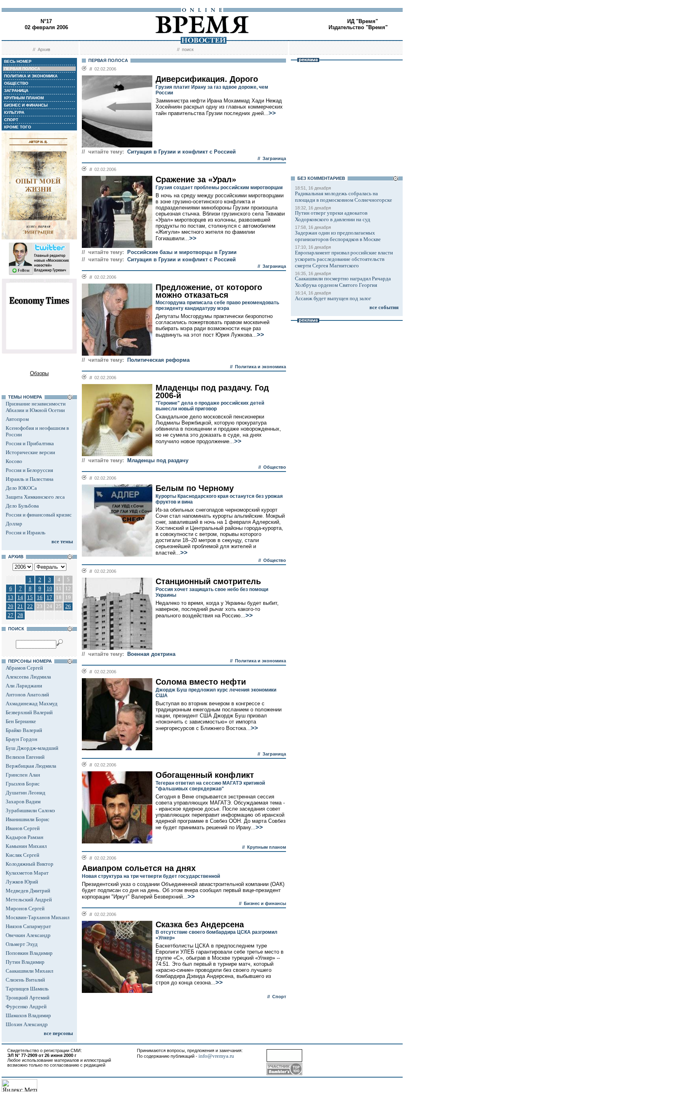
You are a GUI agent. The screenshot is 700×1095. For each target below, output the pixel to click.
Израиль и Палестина (29, 479)
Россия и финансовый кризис (39, 515)
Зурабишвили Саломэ (30, 810)
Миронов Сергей (25, 908)
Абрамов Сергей (24, 668)
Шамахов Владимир (28, 1015)
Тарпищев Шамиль (27, 989)
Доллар (14, 524)
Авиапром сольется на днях (139, 868)
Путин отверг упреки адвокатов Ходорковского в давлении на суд (332, 216)
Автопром (17, 419)
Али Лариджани (24, 686)
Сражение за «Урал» (196, 179)
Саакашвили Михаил (29, 971)
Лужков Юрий (22, 882)
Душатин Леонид (25, 793)
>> (272, 113)
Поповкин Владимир (29, 953)
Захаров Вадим (23, 801)
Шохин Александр (27, 1024)
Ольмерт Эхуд (22, 944)
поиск (188, 49)
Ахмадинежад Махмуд (32, 703)
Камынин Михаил (26, 846)
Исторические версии (30, 452)
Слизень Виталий (25, 980)
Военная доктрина (151, 654)
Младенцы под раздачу (157, 460)
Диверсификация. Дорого (207, 79)
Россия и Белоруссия (29, 470)
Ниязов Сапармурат (28, 926)
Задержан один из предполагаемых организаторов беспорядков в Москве (338, 236)
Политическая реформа (158, 360)
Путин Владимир (25, 962)
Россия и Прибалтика (30, 443)
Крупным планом (266, 847)
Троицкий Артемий (27, 998)
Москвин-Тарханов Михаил (37, 917)
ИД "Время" (362, 21)
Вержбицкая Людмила (31, 766)
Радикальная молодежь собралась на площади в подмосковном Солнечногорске (343, 196)
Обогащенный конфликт (205, 775)
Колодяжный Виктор (29, 864)
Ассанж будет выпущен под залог (333, 298)
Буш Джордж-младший (32, 748)
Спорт (279, 996)
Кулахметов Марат (27, 873)
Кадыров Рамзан (24, 837)
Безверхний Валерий (29, 712)
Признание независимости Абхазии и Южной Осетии (36, 407)
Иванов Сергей (23, 828)
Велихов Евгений (25, 757)
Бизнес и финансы (265, 903)
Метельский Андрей (29, 899)
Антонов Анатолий (27, 695)
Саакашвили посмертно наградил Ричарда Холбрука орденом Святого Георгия (343, 281)
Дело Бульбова (22, 506)
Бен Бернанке (21, 721)
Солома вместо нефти (201, 681)
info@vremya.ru (216, 1056)
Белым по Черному (195, 488)
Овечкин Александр (28, 935)
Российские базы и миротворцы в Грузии (182, 252)
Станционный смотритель (208, 581)
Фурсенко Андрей (26, 1006)
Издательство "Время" (358, 27)
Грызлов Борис (23, 784)
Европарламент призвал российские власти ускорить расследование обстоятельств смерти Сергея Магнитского (344, 259)
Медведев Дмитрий (28, 891)
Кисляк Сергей (22, 855)
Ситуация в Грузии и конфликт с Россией (181, 152)
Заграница (274, 158)
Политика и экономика (260, 366)
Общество (274, 467)
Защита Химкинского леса (35, 497)
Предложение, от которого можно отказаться (209, 291)
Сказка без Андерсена (200, 924)
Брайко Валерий (24, 730)
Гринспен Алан (23, 775)
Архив (44, 49)
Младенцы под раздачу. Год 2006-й (212, 391)
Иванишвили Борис (27, 819)
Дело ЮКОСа (21, 488)
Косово (14, 461)
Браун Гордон (21, 739)
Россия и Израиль (25, 532)
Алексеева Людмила (28, 677)
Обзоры (39, 373)
